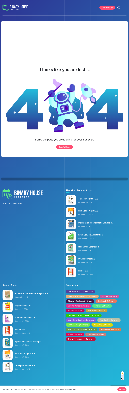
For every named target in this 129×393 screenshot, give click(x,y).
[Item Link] (71, 200)
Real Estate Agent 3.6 (88, 211)
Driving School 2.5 (86, 259)
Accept (122, 389)
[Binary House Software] (15, 7)
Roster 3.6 (83, 271)
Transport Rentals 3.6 (88, 199)
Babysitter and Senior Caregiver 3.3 (31, 293)
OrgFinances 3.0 (22, 305)
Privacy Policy (55, 389)
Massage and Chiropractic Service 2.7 (95, 223)
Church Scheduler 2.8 (25, 317)
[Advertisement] (64, 44)
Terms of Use (70, 389)
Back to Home (64, 147)
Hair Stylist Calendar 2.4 (89, 247)
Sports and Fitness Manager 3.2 (29, 341)
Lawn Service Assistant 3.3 (90, 235)
